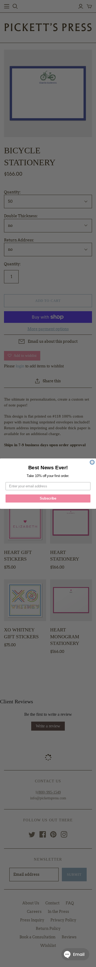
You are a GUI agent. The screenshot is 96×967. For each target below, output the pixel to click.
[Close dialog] (92, 462)
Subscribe (48, 498)
